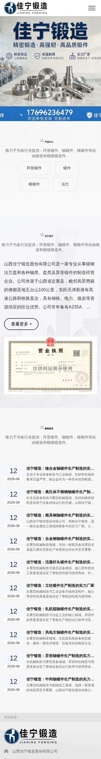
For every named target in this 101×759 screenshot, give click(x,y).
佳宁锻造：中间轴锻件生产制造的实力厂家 (61, 679)
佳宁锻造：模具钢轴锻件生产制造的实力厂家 (61, 515)
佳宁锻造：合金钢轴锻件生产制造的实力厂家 (61, 538)
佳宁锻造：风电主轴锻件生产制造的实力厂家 (61, 632)
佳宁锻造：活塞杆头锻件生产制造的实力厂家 (61, 562)
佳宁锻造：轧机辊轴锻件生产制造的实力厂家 (61, 609)
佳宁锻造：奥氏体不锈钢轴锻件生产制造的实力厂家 (61, 492)
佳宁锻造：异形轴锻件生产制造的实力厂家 (61, 656)
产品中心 (49, 141)
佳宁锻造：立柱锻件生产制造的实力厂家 (60, 585)
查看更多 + (21, 324)
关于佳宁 (49, 236)
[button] (42, 112)
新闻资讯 (49, 428)
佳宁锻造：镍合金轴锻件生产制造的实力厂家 (61, 468)
